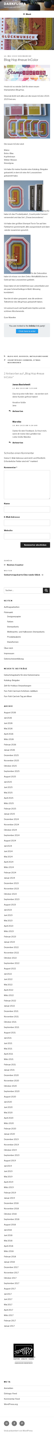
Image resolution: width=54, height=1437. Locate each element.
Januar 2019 (9, 1198)
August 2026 (10, 712)
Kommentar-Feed (12, 1399)
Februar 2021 (10, 1064)
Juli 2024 (8, 846)
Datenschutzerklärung (14, 659)
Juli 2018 (8, 1230)
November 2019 (11, 1145)
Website (8, 530)
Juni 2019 (8, 1171)
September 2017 (11, 1283)
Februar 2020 (10, 1128)
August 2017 (10, 1289)
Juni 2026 (8, 723)
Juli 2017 (8, 1294)
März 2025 (9, 803)
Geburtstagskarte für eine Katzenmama (21, 675)
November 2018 (11, 1208)
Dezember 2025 (11, 755)
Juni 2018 (8, 1235)
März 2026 (9, 739)
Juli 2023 (8, 910)
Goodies (24, 356)
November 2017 (11, 1272)
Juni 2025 (8, 787)
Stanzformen (12, 642)
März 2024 (9, 867)
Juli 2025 (8, 782)
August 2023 (10, 905)
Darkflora (15, 4)
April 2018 (8, 1246)
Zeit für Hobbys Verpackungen (17, 686)
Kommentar (10, 467)
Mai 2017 (8, 1304)
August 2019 (10, 1160)
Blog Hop (13, 356)
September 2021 (11, 1027)
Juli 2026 (8, 718)
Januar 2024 (9, 878)
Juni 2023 (8, 915)
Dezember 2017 (11, 1267)
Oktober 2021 (10, 1022)
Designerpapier (14, 616)
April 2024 (8, 862)
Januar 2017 (9, 1326)
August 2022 (10, 968)
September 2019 (11, 1155)
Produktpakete (14, 637)
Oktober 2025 (10, 766)
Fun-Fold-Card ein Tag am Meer (18, 696)
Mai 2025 (8, 792)
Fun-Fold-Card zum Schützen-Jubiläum (21, 691)
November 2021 (11, 1016)
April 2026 (8, 734)
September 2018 (11, 1219)
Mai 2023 (8, 920)
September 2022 (11, 963)
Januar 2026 (9, 750)
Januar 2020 (9, 1134)
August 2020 (10, 1097)
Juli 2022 (8, 974)
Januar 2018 (9, 1262)
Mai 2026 (8, 728)
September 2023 (11, 899)
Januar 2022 (9, 1006)
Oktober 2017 (10, 1278)
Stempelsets (13, 627)
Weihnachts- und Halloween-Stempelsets (26, 632)
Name (7, 503)
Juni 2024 (8, 851)
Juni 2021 (8, 1043)
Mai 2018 (8, 1241)
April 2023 (8, 926)
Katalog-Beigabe (12, 680)
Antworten (17, 411)
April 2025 (8, 798)
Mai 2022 (8, 984)
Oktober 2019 (10, 1150)
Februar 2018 (10, 1256)
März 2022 (9, 995)
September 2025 (12, 771)
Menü (28, 14)
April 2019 (8, 1182)
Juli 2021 (8, 1038)
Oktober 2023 (10, 894)
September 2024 (12, 835)
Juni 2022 (8, 979)
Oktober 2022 (10, 958)
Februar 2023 (10, 936)
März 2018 (9, 1251)
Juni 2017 (8, 1299)
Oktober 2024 (10, 830)
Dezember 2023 (11, 883)
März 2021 (9, 1059)
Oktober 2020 (10, 1086)
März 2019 (9, 1187)
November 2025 (11, 760)
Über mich (8, 648)
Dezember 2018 (11, 1203)
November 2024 (11, 824)
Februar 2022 (10, 1001)
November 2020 (11, 1080)
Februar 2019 (10, 1193)
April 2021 (8, 1054)
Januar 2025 (9, 814)
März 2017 (9, 1315)
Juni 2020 (8, 1107)
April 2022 (8, 990)
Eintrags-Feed (10, 1393)
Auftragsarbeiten (11, 607)
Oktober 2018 (10, 1214)
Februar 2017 (10, 1320)
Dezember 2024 (11, 819)
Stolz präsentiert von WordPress (18, 1431)
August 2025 (10, 776)
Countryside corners (20, 360)
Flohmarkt (8, 612)
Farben (10, 621)
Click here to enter (27, 331)
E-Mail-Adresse (12, 517)
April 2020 (8, 1118)
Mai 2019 (8, 1176)
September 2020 (12, 1091)
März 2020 (9, 1123)
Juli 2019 (8, 1166)
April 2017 (8, 1310)
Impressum (9, 653)
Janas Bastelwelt (21, 384)
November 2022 (11, 953)
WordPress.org (11, 1404)
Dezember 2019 (11, 1139)
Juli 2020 (8, 1102)
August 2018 (10, 1224)
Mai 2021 (8, 1049)
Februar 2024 (10, 872)
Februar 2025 (10, 809)
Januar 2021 (9, 1070)
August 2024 (10, 840)
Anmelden (8, 1388)
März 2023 (9, 931)
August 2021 (10, 1032)
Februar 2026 (10, 744)
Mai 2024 (8, 857)
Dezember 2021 (11, 1011)
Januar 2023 (9, 942)
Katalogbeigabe (39, 356)
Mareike (27, 56)
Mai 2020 (8, 1112)
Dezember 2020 (11, 1075)
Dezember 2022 (11, 947)
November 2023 (11, 888)
